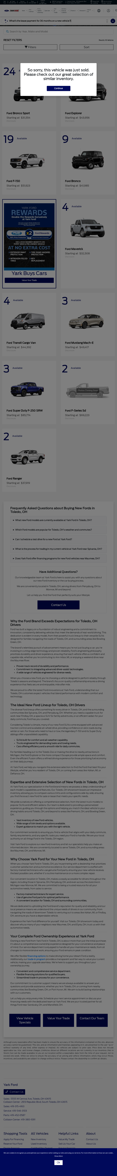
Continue (58, 88)
